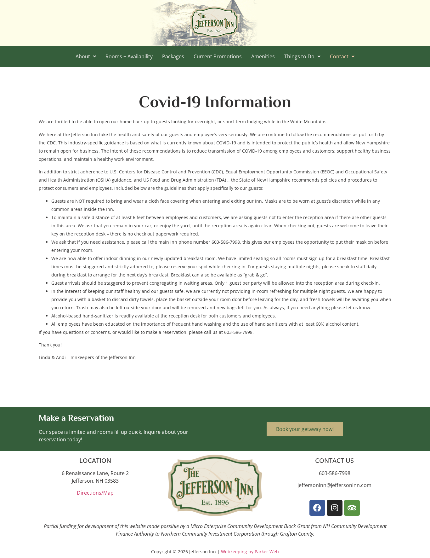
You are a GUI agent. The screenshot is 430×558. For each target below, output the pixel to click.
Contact (339, 56)
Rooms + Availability (129, 56)
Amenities (263, 56)
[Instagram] (334, 508)
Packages (173, 56)
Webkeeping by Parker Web (250, 552)
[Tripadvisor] (352, 508)
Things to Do (299, 56)
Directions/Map (95, 492)
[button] (86, 56)
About (83, 56)
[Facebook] (317, 508)
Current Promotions (218, 56)
